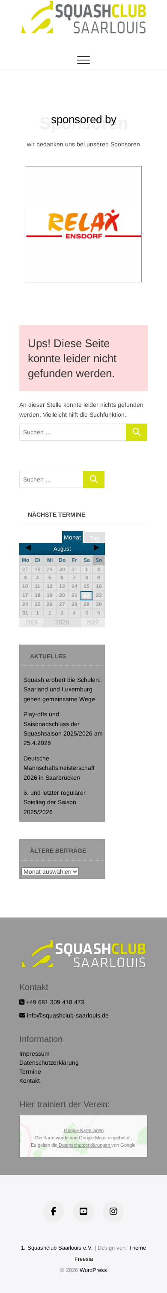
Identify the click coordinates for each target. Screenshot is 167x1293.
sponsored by (83, 119)
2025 (32, 622)
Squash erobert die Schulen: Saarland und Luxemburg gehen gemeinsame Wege (62, 689)
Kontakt (29, 1080)
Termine (30, 1071)
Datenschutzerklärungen (84, 1145)
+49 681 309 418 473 (54, 1002)
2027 (92, 622)
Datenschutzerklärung (49, 1062)
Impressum (34, 1053)
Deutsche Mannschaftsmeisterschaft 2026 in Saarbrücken (59, 768)
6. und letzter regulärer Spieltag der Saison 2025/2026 (55, 802)
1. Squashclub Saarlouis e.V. (57, 1248)
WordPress (93, 1270)
